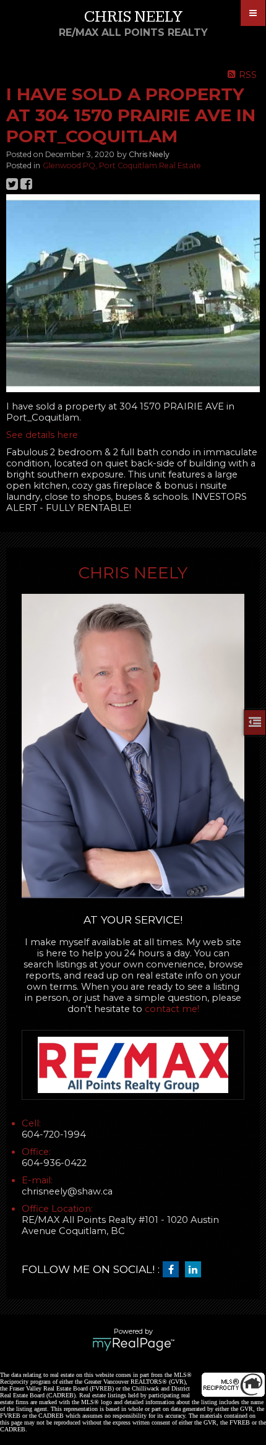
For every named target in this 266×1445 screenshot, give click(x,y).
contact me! (172, 1008)
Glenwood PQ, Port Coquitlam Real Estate (122, 165)
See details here (42, 434)
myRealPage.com (133, 1344)
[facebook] (174, 1270)
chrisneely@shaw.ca (67, 1191)
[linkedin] (196, 1270)
